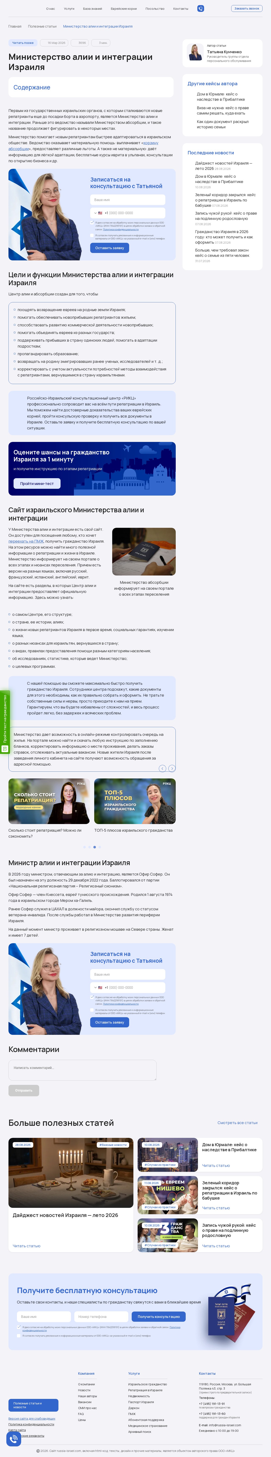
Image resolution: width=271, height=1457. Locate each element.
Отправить (23, 1090)
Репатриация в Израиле (145, 1390)
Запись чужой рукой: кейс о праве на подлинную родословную (226, 218)
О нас (50, 8)
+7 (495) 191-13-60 (212, 1414)
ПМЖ (132, 1414)
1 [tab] (84, 847)
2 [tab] (89, 847)
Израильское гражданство (147, 1384)
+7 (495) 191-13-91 (212, 1404)
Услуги (69, 8)
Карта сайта (17, 1430)
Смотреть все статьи (237, 1122)
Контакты (180, 8)
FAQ (81, 1414)
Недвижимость (139, 1396)
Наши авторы (87, 1396)
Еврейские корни (124, 8)
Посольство (155, 8)
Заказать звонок (247, 8)
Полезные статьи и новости (28, 1405)
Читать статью (26, 1246)
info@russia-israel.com (225, 1425)
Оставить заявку (109, 248)
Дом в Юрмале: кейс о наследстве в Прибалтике (219, 181)
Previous (162, 768)
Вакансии (84, 1402)
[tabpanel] (49, 808)
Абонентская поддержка (146, 1420)
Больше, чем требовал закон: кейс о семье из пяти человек (222, 255)
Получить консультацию (159, 1316)
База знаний (92, 8)
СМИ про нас (87, 1408)
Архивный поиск (139, 1432)
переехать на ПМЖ (26, 541)
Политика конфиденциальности (121, 229)
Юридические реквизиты (26, 1436)
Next (172, 768)
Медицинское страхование (147, 1426)
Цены (82, 1420)
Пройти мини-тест (37, 483)
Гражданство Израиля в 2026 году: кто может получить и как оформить (224, 237)
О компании (86, 1384)
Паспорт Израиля (141, 1402)
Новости (84, 1390)
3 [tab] (94, 847)
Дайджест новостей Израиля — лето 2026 (223, 166)
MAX (209, 8)
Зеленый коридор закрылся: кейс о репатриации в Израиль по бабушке (225, 200)
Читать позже (23, 43)
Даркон (133, 1408)
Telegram (217, 8)
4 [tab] (99, 847)
